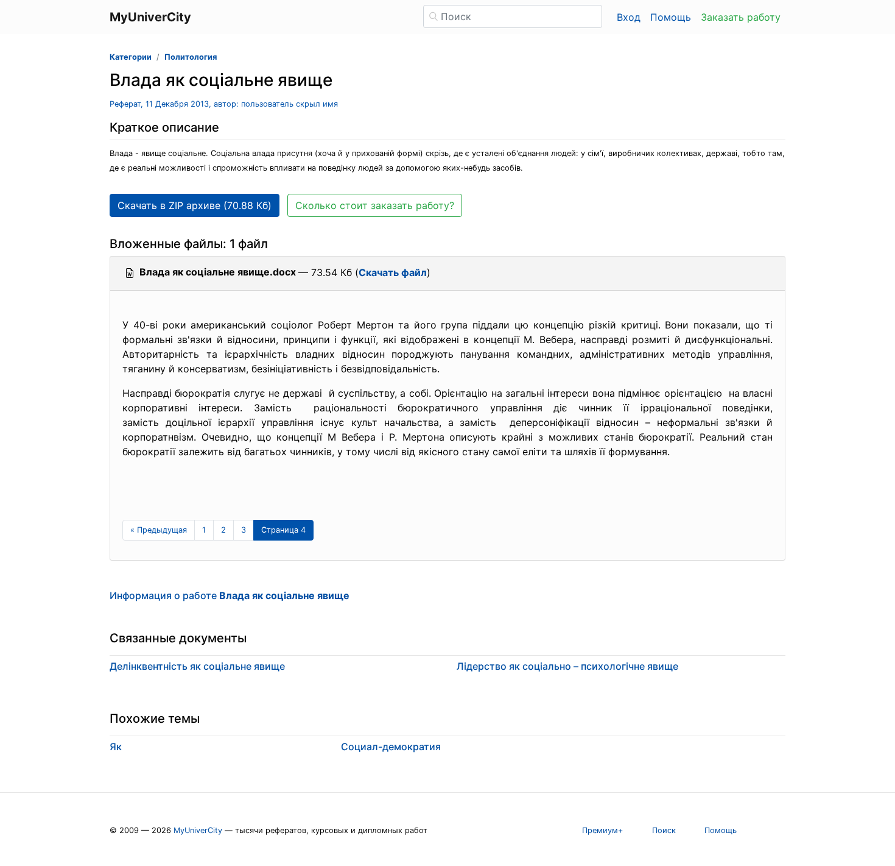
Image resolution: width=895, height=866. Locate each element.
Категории (131, 57)
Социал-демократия (391, 746)
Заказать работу (741, 17)
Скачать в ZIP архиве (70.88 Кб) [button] (195, 205)
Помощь (670, 17)
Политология (190, 57)
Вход (629, 17)
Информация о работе (229, 595)
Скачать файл (393, 272)
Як (116, 746)
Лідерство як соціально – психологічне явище (567, 666)
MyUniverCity (198, 830)
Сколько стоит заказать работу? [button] (374, 205)
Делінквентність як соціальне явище (197, 666)
